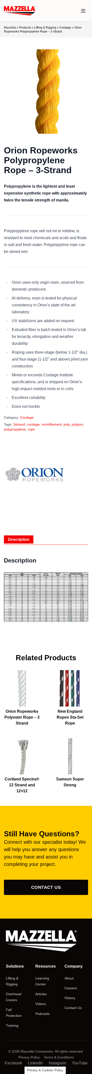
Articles (41, 994)
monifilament (52, 424)
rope (31, 429)
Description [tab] (18, 539)
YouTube (80, 1063)
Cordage (65, 27)
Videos (40, 1004)
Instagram (57, 1063)
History (70, 998)
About (69, 978)
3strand (19, 424)
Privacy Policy (29, 1057)
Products (25, 27)
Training (12, 1025)
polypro (77, 424)
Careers (71, 988)
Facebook (13, 1063)
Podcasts (42, 1014)
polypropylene (15, 429)
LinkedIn (35, 1063)
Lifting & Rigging (45, 27)
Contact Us (46, 887)
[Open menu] (83, 11)
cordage (33, 424)
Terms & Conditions (59, 1057)
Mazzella (10, 27)
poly (67, 424)
